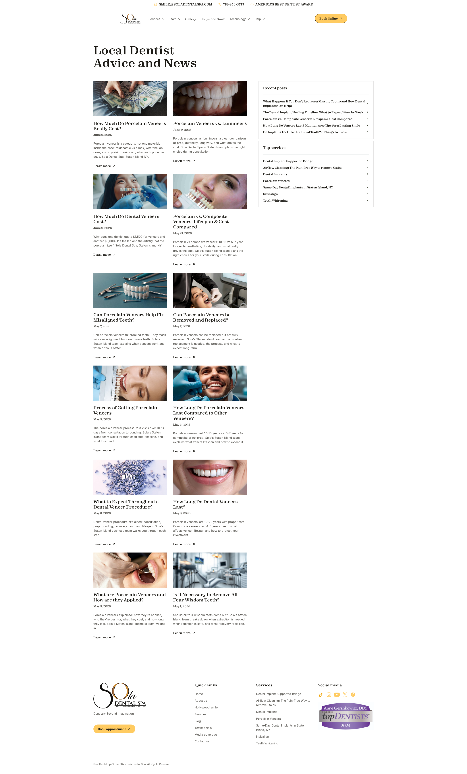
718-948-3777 (233, 4)
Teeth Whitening (267, 743)
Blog (198, 721)
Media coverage (206, 734)
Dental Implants (266, 712)
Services (200, 714)
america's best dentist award (284, 4)
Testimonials (203, 728)
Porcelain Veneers (268, 719)
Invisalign (262, 736)
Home (199, 694)
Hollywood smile (206, 707)
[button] (156, 19)
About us (201, 700)
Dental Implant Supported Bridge (278, 694)
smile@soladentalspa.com (185, 4)
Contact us (202, 741)
